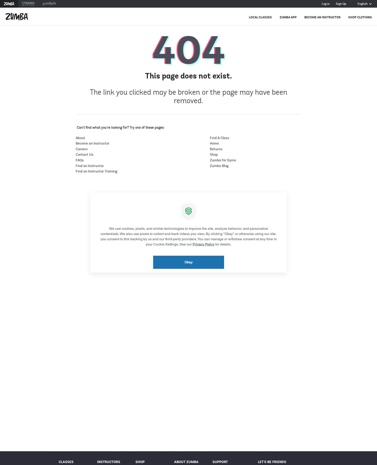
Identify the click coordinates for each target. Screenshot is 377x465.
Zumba (9, 4)
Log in (326, 4)
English (363, 4)
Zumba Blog (219, 166)
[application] (188, 232)
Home (214, 143)
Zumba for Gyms (223, 160)
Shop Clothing (360, 17)
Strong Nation (28, 4)
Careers (82, 149)
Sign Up (341, 4)
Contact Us (84, 154)
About (80, 138)
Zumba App (288, 17)
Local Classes (260, 17)
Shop (214, 154)
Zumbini (49, 4)
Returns (216, 149)
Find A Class (219, 138)
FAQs (80, 160)
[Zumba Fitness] (16, 16)
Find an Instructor (90, 166)
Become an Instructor (322, 17)
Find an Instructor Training (96, 171)
